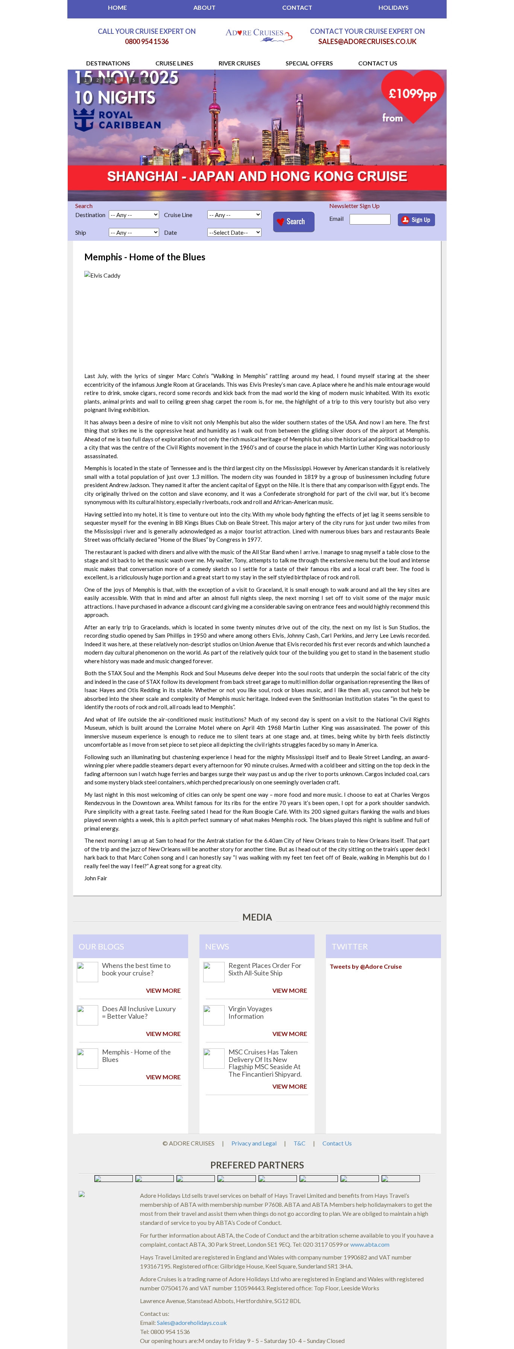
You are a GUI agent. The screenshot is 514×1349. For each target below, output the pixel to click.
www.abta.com (369, 1244)
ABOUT (204, 7)
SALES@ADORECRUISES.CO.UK (367, 41)
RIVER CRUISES (239, 62)
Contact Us (337, 1143)
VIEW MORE (163, 990)
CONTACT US (377, 62)
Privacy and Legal (254, 1143)
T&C (299, 1143)
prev (94, 134)
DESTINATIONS (108, 62)
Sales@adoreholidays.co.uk (192, 1322)
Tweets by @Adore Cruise (366, 966)
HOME (117, 7)
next (420, 134)
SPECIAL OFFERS (309, 62)
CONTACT (297, 7)
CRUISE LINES (174, 62)
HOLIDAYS (394, 7)
